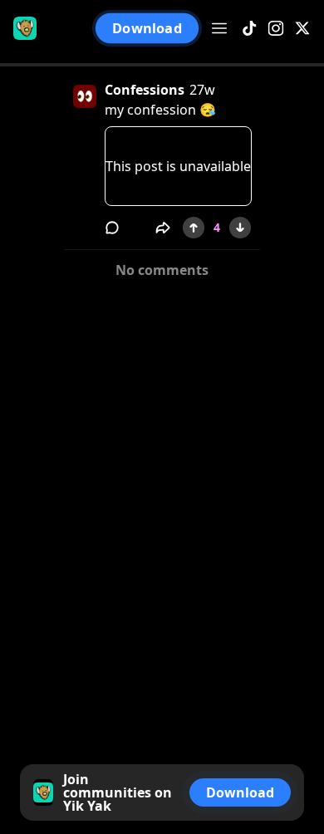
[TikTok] (249, 29)
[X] (302, 29)
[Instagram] (276, 29)
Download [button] (146, 28)
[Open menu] (219, 28)
